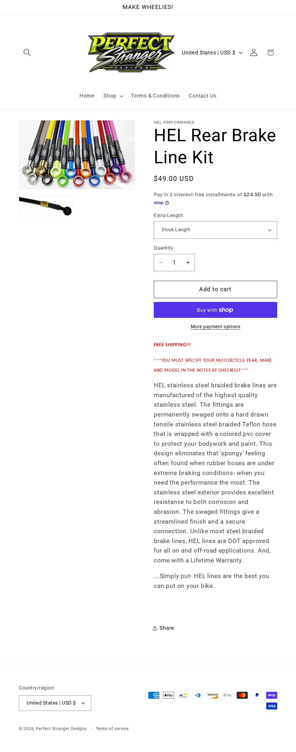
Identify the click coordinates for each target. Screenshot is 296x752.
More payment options (215, 326)
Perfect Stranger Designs (61, 728)
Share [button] (167, 628)
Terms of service (112, 728)
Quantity (163, 248)
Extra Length (168, 215)
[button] (27, 52)
